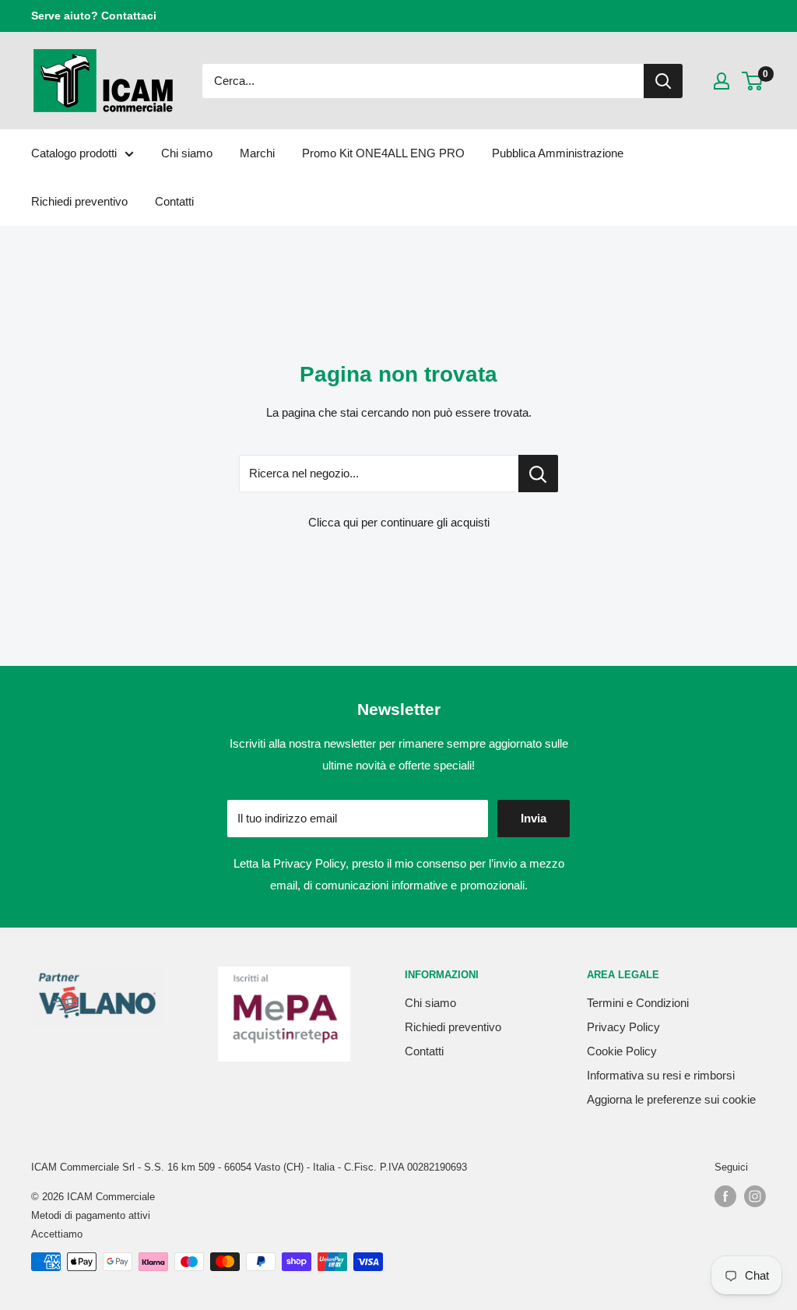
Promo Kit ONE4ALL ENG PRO (383, 153)
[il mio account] (721, 81)
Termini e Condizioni (638, 1002)
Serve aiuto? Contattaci (93, 15)
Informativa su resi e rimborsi (661, 1075)
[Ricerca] (663, 81)
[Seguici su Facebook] (725, 1196)
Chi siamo (186, 153)
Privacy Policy (309, 863)
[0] (753, 81)
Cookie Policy (622, 1051)
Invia (533, 818)
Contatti (174, 201)
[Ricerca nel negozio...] (538, 473)
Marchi (257, 153)
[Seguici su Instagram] (755, 1196)
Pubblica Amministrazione (557, 153)
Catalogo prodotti (74, 153)
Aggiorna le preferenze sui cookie (671, 1099)
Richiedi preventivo (79, 201)
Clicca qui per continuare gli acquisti (399, 522)
